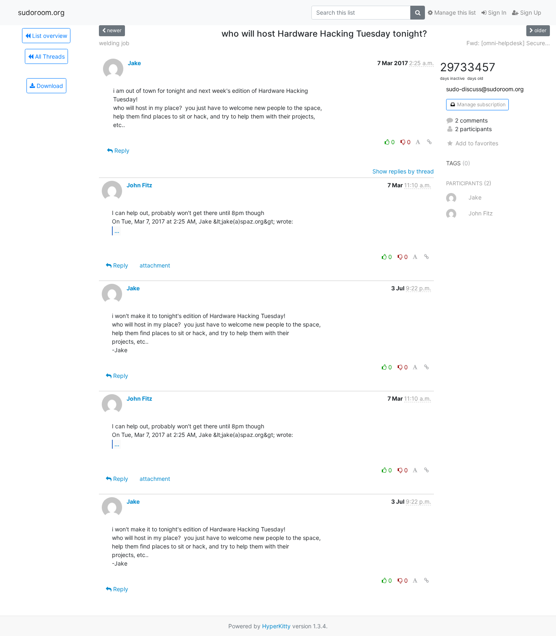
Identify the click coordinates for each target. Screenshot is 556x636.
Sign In (496, 12)
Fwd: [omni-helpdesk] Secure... (508, 42)
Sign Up (530, 12)
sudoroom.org (41, 12)
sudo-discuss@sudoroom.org (485, 89)
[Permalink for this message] (429, 142)
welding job (114, 42)
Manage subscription (481, 104)
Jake (134, 62)
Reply (121, 150)
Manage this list (454, 12)
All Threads (49, 56)
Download (49, 85)
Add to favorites (476, 143)
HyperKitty (276, 626)
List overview (49, 35)
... (116, 230)
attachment (155, 265)
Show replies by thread (403, 171)
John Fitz (139, 185)
